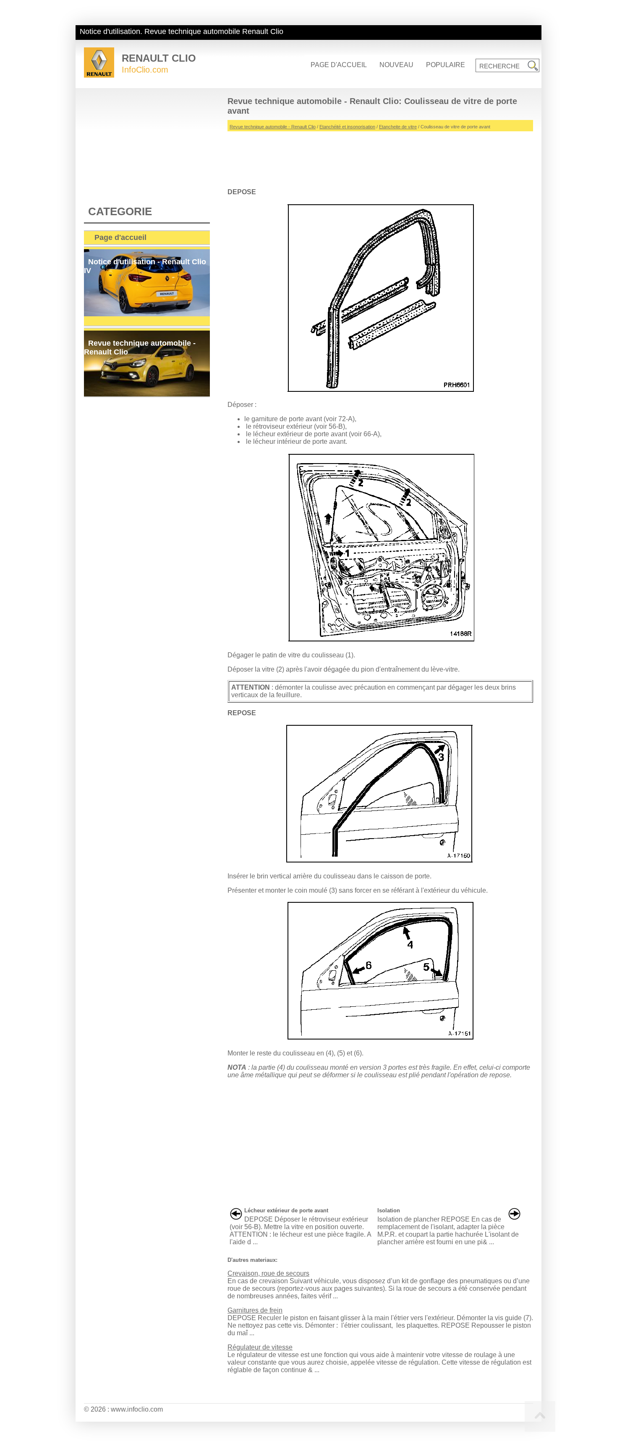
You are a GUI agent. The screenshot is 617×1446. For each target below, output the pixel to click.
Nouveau (396, 64)
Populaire (445, 64)
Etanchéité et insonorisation (347, 126)
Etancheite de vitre (398, 126)
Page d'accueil (339, 64)
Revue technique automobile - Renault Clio (273, 126)
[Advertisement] (380, 156)
